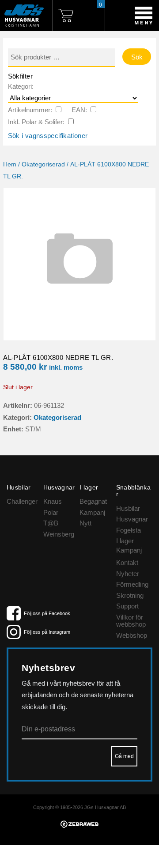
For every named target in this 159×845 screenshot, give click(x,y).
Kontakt (127, 562)
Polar (50, 512)
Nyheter (127, 573)
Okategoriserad (43, 164)
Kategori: (21, 86)
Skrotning (130, 595)
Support (127, 606)
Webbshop (131, 635)
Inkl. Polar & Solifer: (36, 122)
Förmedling (132, 584)
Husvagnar (132, 519)
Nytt (85, 523)
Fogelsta (128, 530)
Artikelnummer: (30, 110)
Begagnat (93, 501)
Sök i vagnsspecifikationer (48, 135)
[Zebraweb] (79, 825)
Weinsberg (58, 534)
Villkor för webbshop (131, 620)
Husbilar (128, 508)
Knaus (52, 501)
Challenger (22, 501)
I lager (125, 541)
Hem (9, 164)
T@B (50, 523)
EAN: (79, 110)
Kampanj (92, 512)
